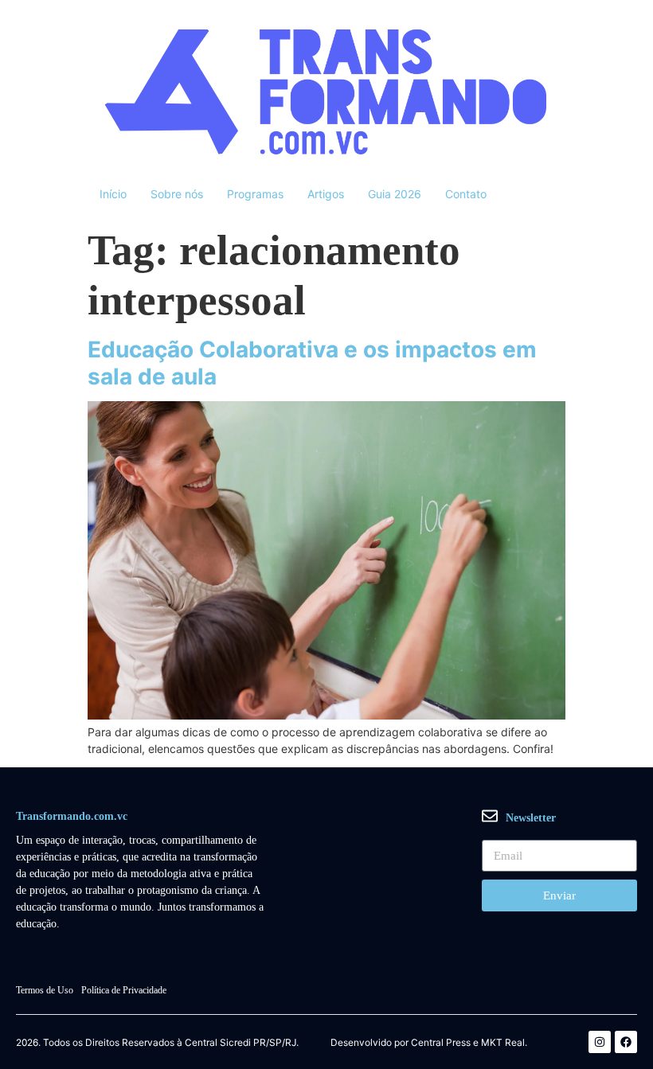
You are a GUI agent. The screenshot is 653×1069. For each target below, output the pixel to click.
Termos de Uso (44, 990)
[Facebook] (626, 1042)
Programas (255, 194)
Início (113, 194)
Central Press (441, 1043)
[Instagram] (599, 1042)
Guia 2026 (394, 194)
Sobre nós (177, 194)
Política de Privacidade (123, 990)
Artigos (325, 194)
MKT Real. (504, 1043)
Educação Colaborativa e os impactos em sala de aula (312, 363)
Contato (466, 194)
